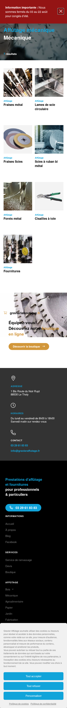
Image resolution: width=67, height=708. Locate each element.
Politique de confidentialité (43, 703)
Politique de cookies (19, 703)
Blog (8, 536)
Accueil (9, 524)
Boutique (10, 572)
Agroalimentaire (14, 601)
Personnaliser (34, 695)
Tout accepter (33, 676)
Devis (8, 566)
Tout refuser (33, 686)
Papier (9, 607)
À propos (10, 530)
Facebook (11, 542)
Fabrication (11, 619)
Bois (7, 589)
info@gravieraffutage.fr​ (25, 451)
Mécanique (11, 595)
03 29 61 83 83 (19, 445)
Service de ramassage (18, 560)
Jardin (8, 613)
